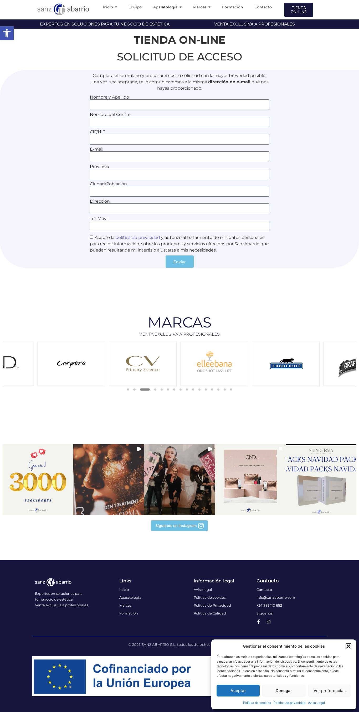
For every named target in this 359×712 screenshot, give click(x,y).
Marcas (125, 605)
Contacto (264, 589)
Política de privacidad (289, 703)
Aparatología (130, 597)
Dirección (100, 201)
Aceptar (238, 690)
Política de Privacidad (212, 605)
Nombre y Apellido (109, 97)
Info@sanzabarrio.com (276, 597)
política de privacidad (137, 237)
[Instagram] (268, 621)
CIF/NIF (97, 132)
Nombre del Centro (110, 114)
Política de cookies (257, 703)
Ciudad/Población (108, 184)
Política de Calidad (210, 613)
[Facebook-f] (259, 621)
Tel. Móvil (99, 219)
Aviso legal (203, 589)
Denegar (284, 690)
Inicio (124, 589)
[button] (7, 33)
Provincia (99, 167)
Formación (128, 613)
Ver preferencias (330, 690)
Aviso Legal (316, 703)
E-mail (96, 149)
